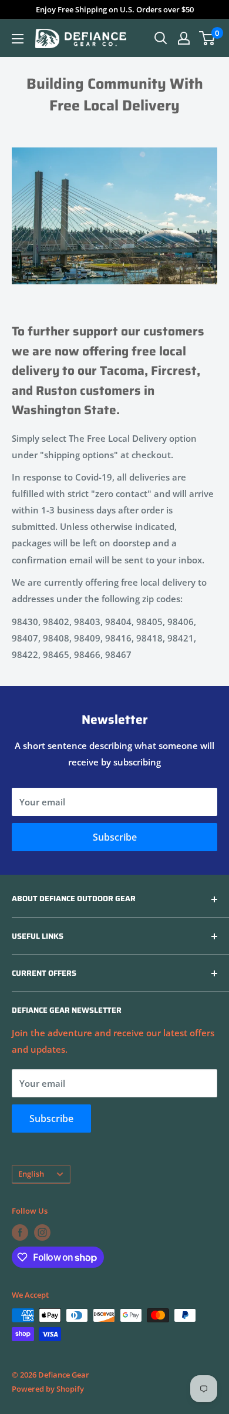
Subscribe (115, 837)
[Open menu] (17, 38)
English (31, 1173)
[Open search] (160, 38)
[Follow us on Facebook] (20, 1232)
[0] (207, 38)
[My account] (184, 38)
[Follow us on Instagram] (42, 1232)
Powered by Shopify (48, 1388)
